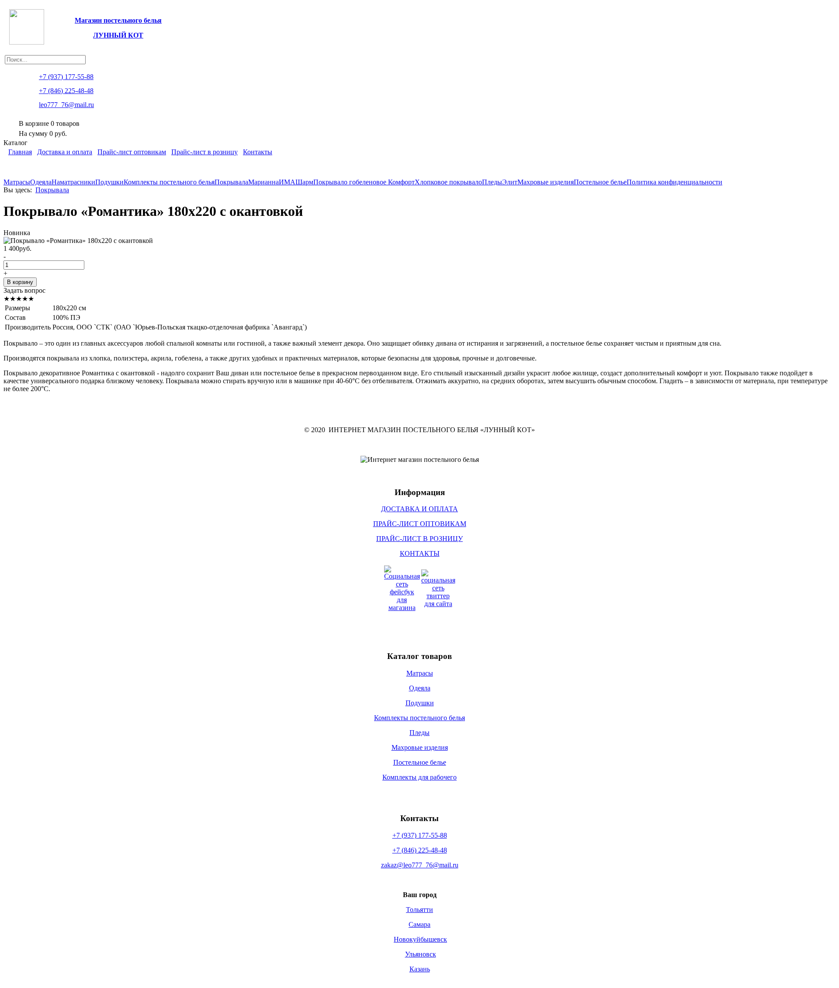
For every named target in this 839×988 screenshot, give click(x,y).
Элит (509, 182)
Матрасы (16, 182)
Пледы (492, 182)
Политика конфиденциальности (674, 182)
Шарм (304, 182)
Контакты (257, 152)
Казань (419, 969)
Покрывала (231, 182)
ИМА (287, 182)
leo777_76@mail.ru (66, 104)
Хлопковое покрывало (448, 182)
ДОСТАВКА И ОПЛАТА (419, 509)
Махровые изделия (545, 182)
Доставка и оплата (64, 152)
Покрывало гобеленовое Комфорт (364, 182)
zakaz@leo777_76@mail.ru (419, 865)
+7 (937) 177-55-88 (419, 835)
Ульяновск (420, 954)
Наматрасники (73, 182)
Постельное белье (600, 182)
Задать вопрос (24, 290)
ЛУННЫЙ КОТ (118, 35)
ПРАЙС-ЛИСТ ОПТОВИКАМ (419, 523)
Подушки (109, 182)
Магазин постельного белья (118, 20)
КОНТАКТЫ (420, 553)
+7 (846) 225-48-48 (419, 850)
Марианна (263, 182)
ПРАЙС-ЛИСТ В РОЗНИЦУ (419, 538)
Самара (419, 924)
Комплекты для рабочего (419, 777)
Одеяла (41, 182)
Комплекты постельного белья (169, 182)
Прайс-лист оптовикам (131, 152)
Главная (20, 152)
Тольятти (419, 909)
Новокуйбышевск (420, 939)
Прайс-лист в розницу (204, 152)
